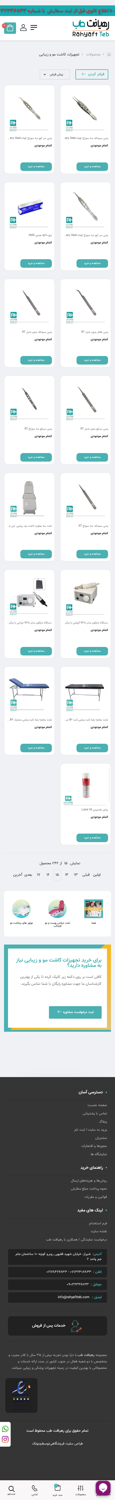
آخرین (17, 875)
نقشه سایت (99, 1231)
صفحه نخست (97, 1105)
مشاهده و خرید (92, 167)
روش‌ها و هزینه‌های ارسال (89, 1180)
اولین (97, 875)
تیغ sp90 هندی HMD (40, 235)
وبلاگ (103, 1122)
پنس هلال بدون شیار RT (94, 332)
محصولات (93, 55)
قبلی (86, 875)
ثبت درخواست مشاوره (78, 1012)
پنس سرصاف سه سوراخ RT (93, 526)
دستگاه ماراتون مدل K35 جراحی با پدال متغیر (27, 623)
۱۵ (57, 875)
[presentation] (13, 914)
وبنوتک (37, 1443)
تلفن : (97, 1272)
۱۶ (48, 875)
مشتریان (101, 1138)
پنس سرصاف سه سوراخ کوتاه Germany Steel (83, 138)
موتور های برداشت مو (21, 923)
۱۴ (66, 875)
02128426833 (57, 1272)
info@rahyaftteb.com (73, 1297)
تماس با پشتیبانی (95, 1113)
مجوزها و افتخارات (94, 1146)
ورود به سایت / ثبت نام (90, 1130)
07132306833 (80, 1272)
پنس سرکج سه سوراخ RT (38, 429)
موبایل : (96, 1284)
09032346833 (78, 1284)
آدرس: (97, 1254)
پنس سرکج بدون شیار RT (94, 429)
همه (93, 923)
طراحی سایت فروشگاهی (66, 1443)
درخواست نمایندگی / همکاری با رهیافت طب (76, 1239)
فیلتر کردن (96, 74)
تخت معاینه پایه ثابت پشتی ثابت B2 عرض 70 (83, 720)
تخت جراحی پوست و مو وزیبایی (57, 924)
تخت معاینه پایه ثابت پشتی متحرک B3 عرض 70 (26, 720)
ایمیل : (97, 1297)
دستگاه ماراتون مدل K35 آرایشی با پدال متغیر (83, 623)
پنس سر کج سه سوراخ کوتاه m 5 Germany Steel (81, 235)
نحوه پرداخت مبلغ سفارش (89, 1188)
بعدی (28, 875)
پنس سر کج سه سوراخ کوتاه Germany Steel (27, 138)
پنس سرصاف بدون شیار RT (37, 332)
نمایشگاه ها (99, 1154)
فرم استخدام (98, 1223)
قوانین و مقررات (96, 1197)
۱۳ (76, 875)
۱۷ (38, 875)
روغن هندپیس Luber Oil (95, 810)
